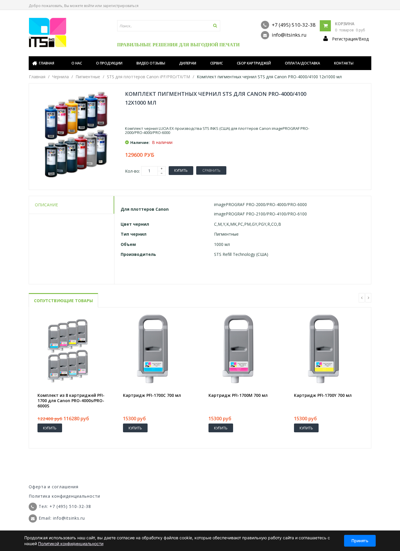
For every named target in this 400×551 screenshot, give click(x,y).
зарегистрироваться (121, 5)
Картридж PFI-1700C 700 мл (152, 395)
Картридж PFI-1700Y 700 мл (323, 395)
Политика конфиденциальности (64, 496)
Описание (46, 205)
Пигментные (88, 76)
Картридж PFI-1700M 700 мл (238, 395)
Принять (359, 540)
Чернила (60, 76)
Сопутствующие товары (63, 300)
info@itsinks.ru (289, 34)
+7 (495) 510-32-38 (293, 24)
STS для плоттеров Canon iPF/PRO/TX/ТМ (148, 76)
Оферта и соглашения (53, 486)
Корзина (344, 23)
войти (89, 5)
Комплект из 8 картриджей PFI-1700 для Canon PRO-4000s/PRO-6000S (71, 401)
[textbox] (168, 26)
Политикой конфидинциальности (70, 543)
